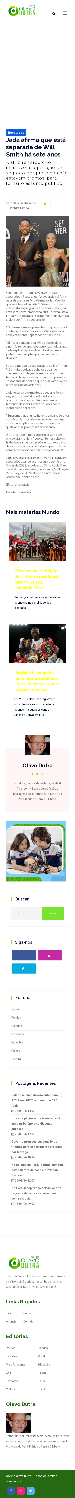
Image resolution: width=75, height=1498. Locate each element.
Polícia (15, 1051)
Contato (28, 1321)
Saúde (42, 1381)
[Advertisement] (37, 64)
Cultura (16, 1059)
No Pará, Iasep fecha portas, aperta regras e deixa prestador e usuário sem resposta (36, 1193)
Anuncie (11, 1321)
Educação (44, 1364)
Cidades (16, 1026)
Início (9, 1313)
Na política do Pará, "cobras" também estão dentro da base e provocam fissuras (37, 1170)
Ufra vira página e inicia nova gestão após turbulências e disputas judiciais (36, 1124)
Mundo (42, 1356)
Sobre (27, 1313)
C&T (8, 1372)
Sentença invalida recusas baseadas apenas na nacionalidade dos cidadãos (37, 602)
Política (16, 1017)
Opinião (16, 1009)
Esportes (17, 1042)
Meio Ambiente (15, 1364)
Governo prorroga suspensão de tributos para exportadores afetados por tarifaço (36, 1147)
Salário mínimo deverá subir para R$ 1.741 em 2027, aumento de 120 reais (36, 1100)
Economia (18, 1034)
